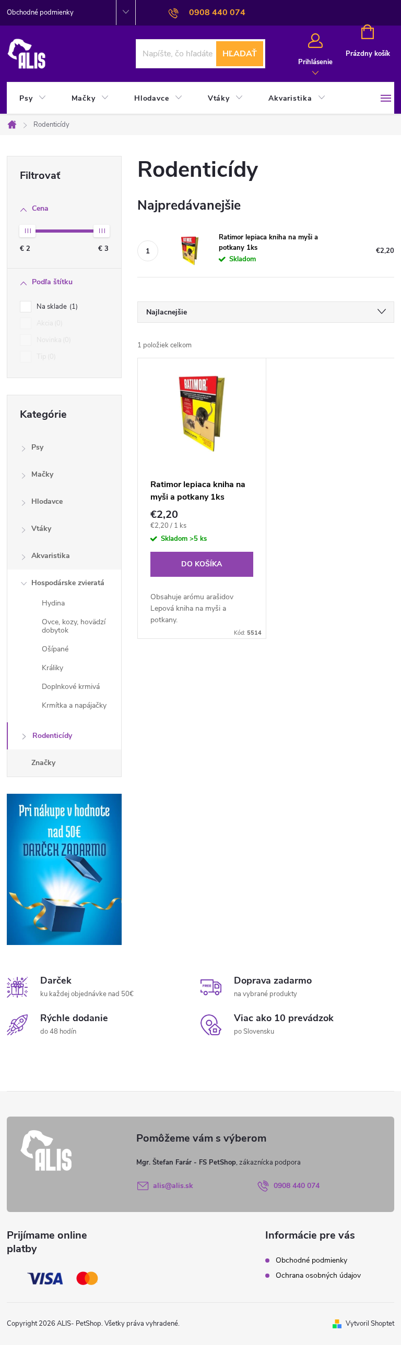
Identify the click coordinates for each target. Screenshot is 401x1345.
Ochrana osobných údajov (318, 1275)
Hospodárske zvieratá (67, 583)
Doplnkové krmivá (71, 687)
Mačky (42, 474)
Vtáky (41, 529)
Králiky (52, 668)
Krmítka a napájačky (74, 705)
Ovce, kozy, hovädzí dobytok (73, 626)
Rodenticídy (52, 736)
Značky (43, 763)
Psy (37, 447)
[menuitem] (33, 98)
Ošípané (55, 649)
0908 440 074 (297, 1186)
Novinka (53, 340)
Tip (45, 356)
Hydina (53, 603)
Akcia (49, 323)
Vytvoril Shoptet (370, 1323)
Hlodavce (47, 501)
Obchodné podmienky (40, 12)
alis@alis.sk (173, 1186)
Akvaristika (50, 556)
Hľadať (239, 53)
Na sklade (56, 306)
